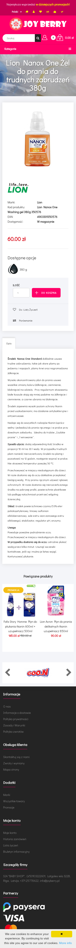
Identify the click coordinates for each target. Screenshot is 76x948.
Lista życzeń (10, 845)
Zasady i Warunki (14, 725)
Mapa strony (11, 769)
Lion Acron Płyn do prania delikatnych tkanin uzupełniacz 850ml (56, 626)
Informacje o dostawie (17, 713)
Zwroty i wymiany (13, 763)
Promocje (8, 807)
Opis (8, 343)
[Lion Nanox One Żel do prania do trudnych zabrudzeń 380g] (38, 139)
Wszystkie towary (14, 801)
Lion (39, 202)
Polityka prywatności (15, 719)
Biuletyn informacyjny (16, 852)
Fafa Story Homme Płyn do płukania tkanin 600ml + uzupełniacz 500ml (20, 626)
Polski (15, 11)
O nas (7, 706)
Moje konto (9, 833)
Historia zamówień (14, 839)
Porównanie (25, 320)
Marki (6, 795)
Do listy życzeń (28, 309)
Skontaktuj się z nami (16, 757)
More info (65, 943)
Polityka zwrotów (13, 732)
